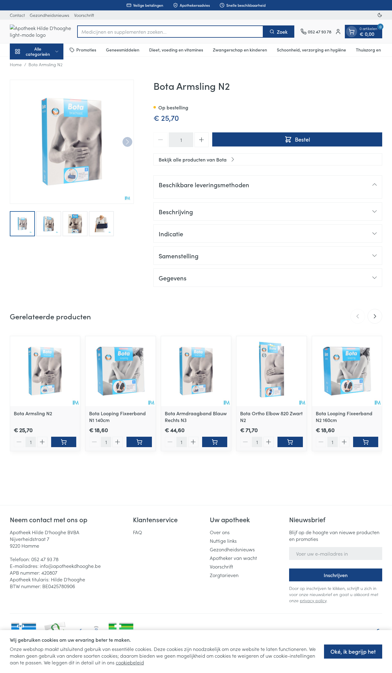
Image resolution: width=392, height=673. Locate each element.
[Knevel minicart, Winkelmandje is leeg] (351, 31)
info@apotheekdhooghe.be (70, 565)
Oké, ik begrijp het (353, 651)
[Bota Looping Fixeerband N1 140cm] (120, 371)
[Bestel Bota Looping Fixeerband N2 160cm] (365, 442)
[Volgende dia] (375, 316)
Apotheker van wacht (233, 557)
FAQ (137, 532)
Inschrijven (336, 575)
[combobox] (170, 31)
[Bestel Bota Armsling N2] (63, 442)
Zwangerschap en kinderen (240, 50)
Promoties (86, 50)
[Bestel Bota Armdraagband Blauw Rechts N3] (214, 442)
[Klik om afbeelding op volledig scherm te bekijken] (72, 141)
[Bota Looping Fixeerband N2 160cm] (347, 371)
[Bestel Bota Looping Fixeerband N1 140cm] (139, 442)
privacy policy (313, 600)
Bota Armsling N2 (33, 413)
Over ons (220, 532)
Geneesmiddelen (122, 50)
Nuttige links (223, 540)
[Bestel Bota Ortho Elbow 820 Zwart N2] (290, 442)
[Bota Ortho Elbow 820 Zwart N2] (271, 371)
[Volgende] (127, 142)
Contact (17, 15)
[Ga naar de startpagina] (40, 31)
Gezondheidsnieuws (49, 15)
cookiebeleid (130, 662)
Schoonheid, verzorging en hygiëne (311, 50)
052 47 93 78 (44, 559)
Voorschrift (84, 15)
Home (16, 64)
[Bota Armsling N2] (45, 371)
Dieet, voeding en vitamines (176, 50)
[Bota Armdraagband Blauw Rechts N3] (196, 371)
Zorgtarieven (224, 575)
